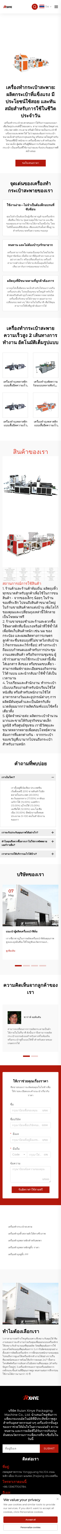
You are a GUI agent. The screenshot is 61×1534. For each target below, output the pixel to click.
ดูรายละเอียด (15, 365)
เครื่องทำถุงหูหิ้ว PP (18, 1254)
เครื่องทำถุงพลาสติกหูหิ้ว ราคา (23, 1247)
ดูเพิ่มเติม (10, 950)
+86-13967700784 (14, 1486)
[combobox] (18, 1155)
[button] (18, 965)
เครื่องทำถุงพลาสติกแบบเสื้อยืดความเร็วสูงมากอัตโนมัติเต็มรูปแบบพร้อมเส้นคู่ (15, 384)
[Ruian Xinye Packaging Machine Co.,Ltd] (7, 6)
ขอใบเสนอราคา (30, 162)
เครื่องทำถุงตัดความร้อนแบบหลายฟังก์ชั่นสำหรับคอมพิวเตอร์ (45, 384)
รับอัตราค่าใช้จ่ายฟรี (30, 1189)
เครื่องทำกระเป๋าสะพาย (20, 1226)
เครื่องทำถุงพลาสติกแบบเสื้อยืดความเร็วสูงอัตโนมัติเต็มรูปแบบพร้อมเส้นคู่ (46, 423)
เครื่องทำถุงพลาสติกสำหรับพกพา (25, 1240)
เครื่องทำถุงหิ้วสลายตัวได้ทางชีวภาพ (27, 1233)
